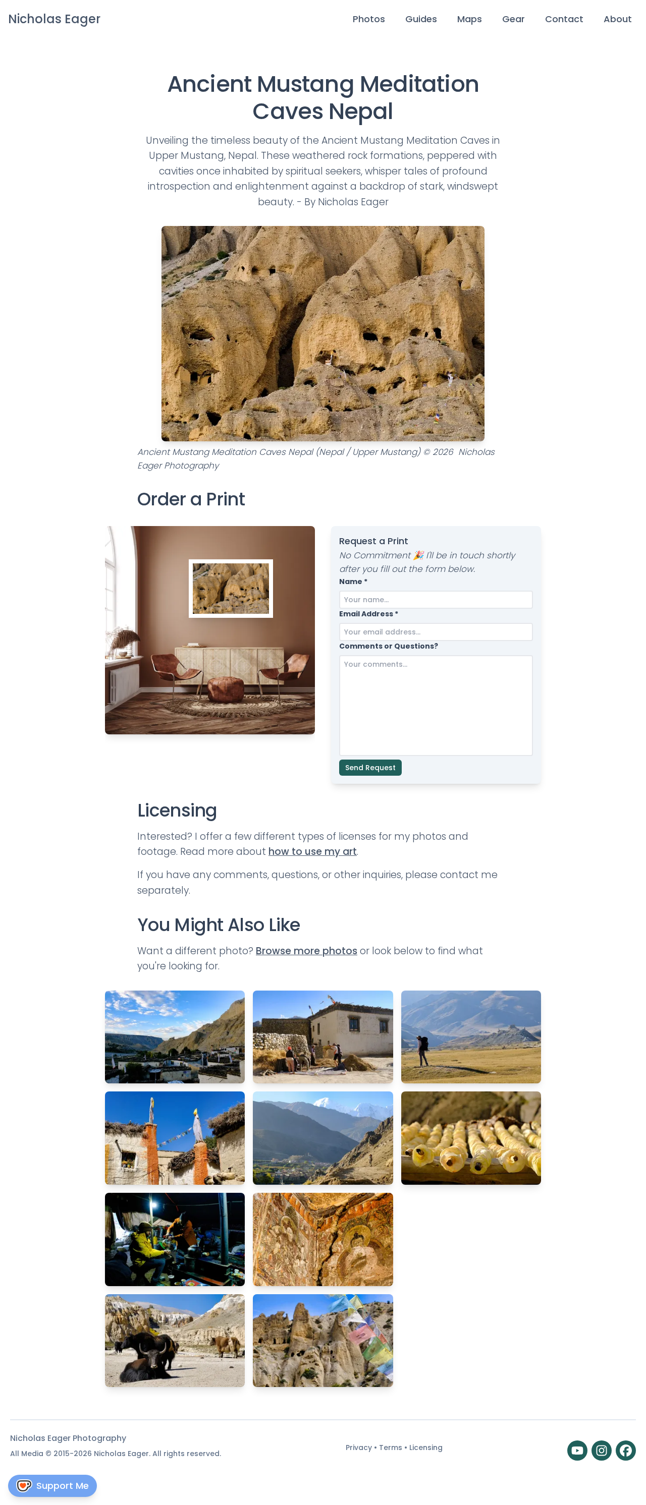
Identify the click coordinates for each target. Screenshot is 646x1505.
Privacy (360, 1447)
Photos (369, 19)
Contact (564, 19)
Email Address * (368, 614)
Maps (469, 19)
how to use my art (312, 851)
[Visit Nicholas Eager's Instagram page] (601, 1450)
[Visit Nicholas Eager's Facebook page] (626, 1450)
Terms (391, 1447)
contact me (469, 875)
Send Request (370, 768)
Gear (513, 19)
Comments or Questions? (388, 646)
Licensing (426, 1447)
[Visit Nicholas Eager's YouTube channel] (577, 1450)
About (618, 19)
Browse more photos (306, 951)
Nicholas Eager (54, 19)
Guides (421, 19)
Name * (353, 581)
